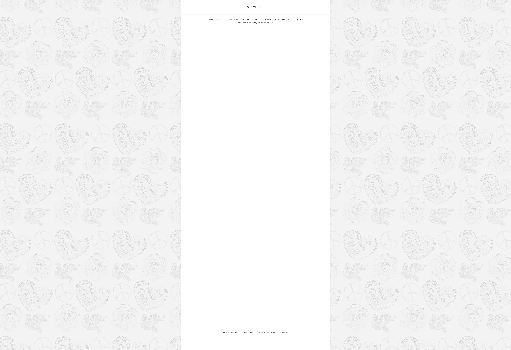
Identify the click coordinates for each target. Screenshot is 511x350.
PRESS (256, 19)
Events (246, 19)
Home (210, 19)
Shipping (284, 333)
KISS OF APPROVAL (267, 333)
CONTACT (298, 19)
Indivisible (255, 7)
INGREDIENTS (233, 19)
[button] (207, 42)
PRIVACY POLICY (230, 333)
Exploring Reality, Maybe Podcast (255, 23)
